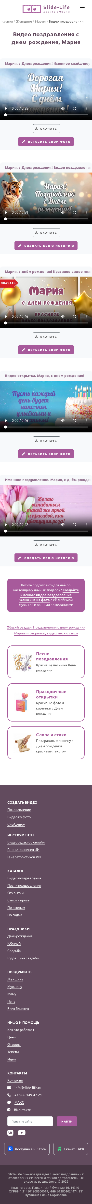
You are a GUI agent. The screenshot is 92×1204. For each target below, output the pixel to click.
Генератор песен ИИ (23, 849)
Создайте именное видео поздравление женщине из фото (49, 595)
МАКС (19, 1102)
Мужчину (14, 986)
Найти (67, 1121)
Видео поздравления (24, 878)
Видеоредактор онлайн (26, 842)
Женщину (15, 979)
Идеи (11, 1059)
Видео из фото (19, 817)
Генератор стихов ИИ (24, 857)
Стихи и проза (18, 900)
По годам (14, 914)
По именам (16, 907)
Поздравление (19, 809)
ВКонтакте (22, 1109)
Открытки (15, 892)
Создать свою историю (49, 246)
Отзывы (14, 1044)
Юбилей (14, 943)
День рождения (20, 936)
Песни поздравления (24, 885)
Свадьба (14, 950)
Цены (11, 1037)
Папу (11, 1001)
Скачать (48, 129)
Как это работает (20, 1029)
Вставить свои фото (49, 142)
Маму (11, 993)
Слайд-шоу (16, 824)
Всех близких (18, 1008)
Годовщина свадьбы (23, 958)
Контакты (15, 1080)
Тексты (13, 1051)
